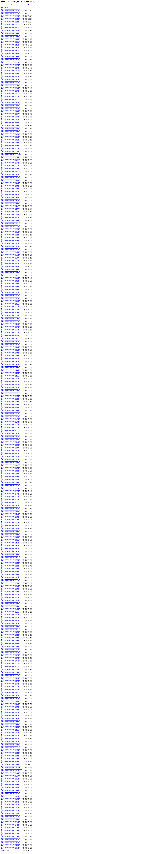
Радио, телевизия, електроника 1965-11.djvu (11, 223)
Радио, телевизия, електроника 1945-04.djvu (11, 13)
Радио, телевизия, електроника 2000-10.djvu (11, 821)
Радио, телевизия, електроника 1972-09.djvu (11, 335)
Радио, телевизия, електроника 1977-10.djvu (11, 428)
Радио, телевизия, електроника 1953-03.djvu (11, 28)
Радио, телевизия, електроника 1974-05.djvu (11, 366)
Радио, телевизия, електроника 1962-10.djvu (11, 169)
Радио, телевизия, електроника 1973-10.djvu (11, 355)
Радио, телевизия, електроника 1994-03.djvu (11, 717)
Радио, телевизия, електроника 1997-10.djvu (11, 775)
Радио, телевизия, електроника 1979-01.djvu (11, 450)
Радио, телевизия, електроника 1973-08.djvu (11, 352)
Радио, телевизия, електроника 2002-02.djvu (11, 839)
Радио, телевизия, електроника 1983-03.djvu (11, 526)
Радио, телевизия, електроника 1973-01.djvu (11, 341)
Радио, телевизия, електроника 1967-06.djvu (11, 252)
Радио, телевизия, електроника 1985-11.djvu (11, 576)
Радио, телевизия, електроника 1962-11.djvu (11, 171)
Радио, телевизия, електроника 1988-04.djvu (11, 618)
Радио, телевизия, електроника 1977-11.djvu (11, 430)
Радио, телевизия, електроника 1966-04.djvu (11, 231)
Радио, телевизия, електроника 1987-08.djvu (11, 606)
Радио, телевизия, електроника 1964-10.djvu (11, 205)
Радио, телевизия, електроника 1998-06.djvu (11, 784)
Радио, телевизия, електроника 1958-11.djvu (11, 114)
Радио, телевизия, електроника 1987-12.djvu (11, 612)
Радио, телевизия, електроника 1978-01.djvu (11, 433)
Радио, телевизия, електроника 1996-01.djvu (11, 750)
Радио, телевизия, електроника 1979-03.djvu (11, 453)
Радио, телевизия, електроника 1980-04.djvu (11, 473)
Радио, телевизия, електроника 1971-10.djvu (11, 318)
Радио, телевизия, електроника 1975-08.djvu (11, 389)
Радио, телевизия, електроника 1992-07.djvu (11, 686)
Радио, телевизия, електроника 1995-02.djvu (11, 733)
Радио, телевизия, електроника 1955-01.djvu (11, 61)
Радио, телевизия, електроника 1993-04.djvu (11, 700)
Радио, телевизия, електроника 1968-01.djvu (11, 261)
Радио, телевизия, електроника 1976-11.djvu (11, 412)
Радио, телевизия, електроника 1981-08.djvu (11, 497)
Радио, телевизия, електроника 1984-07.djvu (11, 551)
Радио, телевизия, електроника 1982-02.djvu (11, 507)
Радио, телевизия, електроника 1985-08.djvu (11, 571)
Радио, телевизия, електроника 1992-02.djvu (11, 678)
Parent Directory (5, 7)
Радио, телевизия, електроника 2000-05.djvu (11, 813)
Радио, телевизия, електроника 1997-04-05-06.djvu (12, 769)
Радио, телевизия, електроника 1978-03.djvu (11, 436)
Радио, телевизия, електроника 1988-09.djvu (11, 626)
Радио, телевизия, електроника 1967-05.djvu (11, 251)
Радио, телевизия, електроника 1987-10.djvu (11, 609)
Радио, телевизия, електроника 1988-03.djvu (11, 617)
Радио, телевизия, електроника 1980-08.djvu (11, 479)
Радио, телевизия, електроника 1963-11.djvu (11, 189)
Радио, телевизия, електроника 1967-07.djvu (11, 254)
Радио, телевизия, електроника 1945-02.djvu (11, 10)
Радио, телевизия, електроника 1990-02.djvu (11, 652)
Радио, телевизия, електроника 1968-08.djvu (11, 271)
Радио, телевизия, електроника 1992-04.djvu (11, 681)
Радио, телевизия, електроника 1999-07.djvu (11, 801)
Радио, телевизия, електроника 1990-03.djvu (11, 654)
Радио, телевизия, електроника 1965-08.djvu (11, 218)
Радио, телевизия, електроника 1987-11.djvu (11, 611)
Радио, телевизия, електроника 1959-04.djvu (11, 122)
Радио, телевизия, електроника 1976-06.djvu (11, 404)
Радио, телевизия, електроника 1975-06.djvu (11, 386)
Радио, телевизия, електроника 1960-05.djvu (11, 140)
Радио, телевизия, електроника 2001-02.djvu (11, 824)
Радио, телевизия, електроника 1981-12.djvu (11, 504)
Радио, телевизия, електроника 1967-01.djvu (11, 245)
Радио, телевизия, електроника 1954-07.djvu (11, 51)
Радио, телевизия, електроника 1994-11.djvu (11, 729)
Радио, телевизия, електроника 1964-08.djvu (11, 202)
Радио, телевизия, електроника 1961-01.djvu (11, 146)
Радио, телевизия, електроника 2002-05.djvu (11, 844)
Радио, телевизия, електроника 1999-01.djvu (11, 792)
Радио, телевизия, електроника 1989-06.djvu (11, 640)
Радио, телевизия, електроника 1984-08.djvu (11, 553)
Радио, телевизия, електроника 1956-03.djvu (11, 81)
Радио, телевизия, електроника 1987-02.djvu (11, 597)
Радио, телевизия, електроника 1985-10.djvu (11, 574)
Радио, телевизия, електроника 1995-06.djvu (11, 739)
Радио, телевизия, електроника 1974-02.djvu (11, 361)
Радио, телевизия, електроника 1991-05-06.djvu (11, 666)
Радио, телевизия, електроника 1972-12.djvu (11, 340)
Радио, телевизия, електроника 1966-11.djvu (11, 241)
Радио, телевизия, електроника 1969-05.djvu (11, 281)
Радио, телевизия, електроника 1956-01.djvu (11, 78)
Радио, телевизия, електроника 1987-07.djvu (11, 605)
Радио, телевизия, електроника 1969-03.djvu (11, 280)
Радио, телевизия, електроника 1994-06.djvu (11, 721)
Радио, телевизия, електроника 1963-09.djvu (11, 186)
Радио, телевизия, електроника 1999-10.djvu (11, 805)
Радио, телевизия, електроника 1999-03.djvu (11, 795)
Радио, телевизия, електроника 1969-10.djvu (11, 289)
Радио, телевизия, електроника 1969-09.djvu (11, 287)
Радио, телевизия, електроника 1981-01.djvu (11, 487)
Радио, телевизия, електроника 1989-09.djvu (11, 644)
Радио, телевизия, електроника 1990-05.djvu (11, 657)
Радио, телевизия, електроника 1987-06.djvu (11, 603)
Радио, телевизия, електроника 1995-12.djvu (11, 749)
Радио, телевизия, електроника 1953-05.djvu (11, 32)
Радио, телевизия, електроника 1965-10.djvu (11, 222)
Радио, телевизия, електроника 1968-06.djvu (11, 269)
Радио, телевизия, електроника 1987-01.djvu (11, 595)
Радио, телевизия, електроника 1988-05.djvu (11, 620)
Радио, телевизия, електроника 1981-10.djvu (11, 500)
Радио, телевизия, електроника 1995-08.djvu (11, 743)
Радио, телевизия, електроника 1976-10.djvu (11, 410)
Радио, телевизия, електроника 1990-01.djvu (11, 651)
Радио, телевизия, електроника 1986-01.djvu (11, 579)
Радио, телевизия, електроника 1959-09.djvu (11, 130)
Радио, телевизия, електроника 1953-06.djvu (11, 33)
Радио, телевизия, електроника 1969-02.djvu (11, 278)
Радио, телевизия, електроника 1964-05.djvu (11, 197)
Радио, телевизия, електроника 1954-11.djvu (11, 58)
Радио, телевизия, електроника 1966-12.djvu (11, 243)
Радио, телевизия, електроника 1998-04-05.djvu (11, 782)
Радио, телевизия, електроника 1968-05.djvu (11, 268)
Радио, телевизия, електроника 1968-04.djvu (11, 266)
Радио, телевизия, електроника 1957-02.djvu (11, 96)
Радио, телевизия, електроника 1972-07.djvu (11, 332)
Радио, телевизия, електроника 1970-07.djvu (11, 298)
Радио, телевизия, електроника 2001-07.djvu (11, 831)
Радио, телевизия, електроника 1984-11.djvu (11, 557)
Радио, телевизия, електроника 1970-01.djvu (11, 292)
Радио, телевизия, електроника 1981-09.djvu (11, 499)
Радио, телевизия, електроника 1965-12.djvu (11, 225)
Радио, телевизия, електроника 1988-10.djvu (11, 628)
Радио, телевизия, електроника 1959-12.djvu (11, 134)
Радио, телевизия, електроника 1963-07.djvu (11, 183)
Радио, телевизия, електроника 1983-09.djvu (11, 536)
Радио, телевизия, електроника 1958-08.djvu (11, 110)
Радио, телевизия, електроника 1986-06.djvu (11, 585)
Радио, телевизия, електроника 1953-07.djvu (11, 35)
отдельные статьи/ (5, 850)
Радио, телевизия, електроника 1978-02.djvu (11, 435)
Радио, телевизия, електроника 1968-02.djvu (11, 263)
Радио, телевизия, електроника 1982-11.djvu (11, 520)
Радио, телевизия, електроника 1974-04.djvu (11, 364)
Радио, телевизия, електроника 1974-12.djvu (11, 376)
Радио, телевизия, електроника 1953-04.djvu (11, 30)
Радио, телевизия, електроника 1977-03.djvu (11, 418)
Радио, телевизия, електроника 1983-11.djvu (11, 539)
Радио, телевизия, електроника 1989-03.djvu (11, 635)
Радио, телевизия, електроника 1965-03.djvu (11, 212)
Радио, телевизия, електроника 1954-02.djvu (11, 45)
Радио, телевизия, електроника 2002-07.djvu (11, 847)
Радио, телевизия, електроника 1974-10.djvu (11, 373)
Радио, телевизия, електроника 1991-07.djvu (11, 667)
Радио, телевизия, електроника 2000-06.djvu (11, 815)
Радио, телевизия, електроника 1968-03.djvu (11, 264)
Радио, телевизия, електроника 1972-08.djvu (11, 333)
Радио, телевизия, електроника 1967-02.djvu (11, 246)
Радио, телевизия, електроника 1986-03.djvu (11, 582)
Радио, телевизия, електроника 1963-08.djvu (11, 185)
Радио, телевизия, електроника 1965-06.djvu (11, 215)
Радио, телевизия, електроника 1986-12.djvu (11, 594)
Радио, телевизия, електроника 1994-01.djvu (11, 713)
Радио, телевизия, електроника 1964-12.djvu (11, 208)
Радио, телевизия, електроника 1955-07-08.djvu (11, 70)
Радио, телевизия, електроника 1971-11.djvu (11, 320)
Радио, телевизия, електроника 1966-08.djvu (11, 237)
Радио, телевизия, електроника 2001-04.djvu (11, 827)
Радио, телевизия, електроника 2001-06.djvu (11, 830)
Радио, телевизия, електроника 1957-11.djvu (11, 99)
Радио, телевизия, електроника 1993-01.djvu (11, 695)
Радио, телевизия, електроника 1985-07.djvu (11, 569)
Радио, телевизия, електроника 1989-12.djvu (11, 649)
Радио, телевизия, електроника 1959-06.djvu (11, 125)
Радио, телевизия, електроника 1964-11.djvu (11, 206)
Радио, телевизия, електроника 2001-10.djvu (11, 836)
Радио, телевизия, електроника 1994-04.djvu (11, 718)
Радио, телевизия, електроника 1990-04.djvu (11, 655)
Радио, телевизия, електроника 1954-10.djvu (11, 56)
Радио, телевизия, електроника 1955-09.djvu (11, 71)
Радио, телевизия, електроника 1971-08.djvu (11, 315)
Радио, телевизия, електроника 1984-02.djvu (11, 543)
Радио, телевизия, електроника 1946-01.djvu (11, 16)
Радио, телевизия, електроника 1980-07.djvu (11, 477)
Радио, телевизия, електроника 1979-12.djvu (11, 467)
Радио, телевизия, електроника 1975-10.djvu (11, 392)
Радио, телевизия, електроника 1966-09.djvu (11, 238)
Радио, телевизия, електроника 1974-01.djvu (11, 359)
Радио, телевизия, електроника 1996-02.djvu (11, 752)
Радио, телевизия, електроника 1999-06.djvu (11, 799)
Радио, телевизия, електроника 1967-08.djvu (11, 255)
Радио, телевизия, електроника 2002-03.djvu (11, 841)
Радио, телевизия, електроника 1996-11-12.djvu (11, 766)
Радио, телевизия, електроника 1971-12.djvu (11, 321)
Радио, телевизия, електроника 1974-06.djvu (11, 367)
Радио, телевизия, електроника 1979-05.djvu (11, 456)
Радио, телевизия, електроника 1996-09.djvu (11, 762)
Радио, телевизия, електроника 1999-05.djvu (11, 798)
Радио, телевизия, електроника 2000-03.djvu (11, 810)
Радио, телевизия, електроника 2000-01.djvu (11, 807)
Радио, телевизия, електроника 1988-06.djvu (11, 621)
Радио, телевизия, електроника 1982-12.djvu (11, 522)
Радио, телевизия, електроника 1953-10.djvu (11, 39)
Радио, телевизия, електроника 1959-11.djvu (11, 133)
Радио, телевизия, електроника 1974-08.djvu (11, 370)
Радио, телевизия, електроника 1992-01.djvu (11, 677)
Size (30, 4)
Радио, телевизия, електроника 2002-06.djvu (11, 845)
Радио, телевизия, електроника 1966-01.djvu (11, 226)
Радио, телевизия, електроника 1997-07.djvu (11, 770)
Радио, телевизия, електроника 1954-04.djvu (11, 48)
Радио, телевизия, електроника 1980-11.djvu (11, 484)
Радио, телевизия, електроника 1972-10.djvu (11, 336)
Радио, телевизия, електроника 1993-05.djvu (11, 701)
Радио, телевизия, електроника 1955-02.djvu (11, 62)
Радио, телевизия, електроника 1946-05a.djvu (11, 24)
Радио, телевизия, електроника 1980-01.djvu (11, 468)
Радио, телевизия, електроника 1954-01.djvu (11, 44)
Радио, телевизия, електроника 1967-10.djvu (11, 257)
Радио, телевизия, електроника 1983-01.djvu (11, 523)
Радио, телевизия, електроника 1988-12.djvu (11, 631)
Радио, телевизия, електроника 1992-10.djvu (11, 690)
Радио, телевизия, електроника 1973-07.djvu (11, 350)
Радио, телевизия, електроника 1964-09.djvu (11, 203)
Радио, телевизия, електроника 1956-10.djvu (11, 91)
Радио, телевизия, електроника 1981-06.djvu (11, 494)
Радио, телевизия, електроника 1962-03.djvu (11, 162)
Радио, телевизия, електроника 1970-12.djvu (11, 304)
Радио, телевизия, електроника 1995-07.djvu (11, 741)
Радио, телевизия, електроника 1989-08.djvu (11, 643)
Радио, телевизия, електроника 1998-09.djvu (11, 789)
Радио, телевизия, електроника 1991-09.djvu (11, 671)
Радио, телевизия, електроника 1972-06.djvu (11, 330)
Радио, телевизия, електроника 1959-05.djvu (11, 123)
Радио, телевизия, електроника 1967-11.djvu (11, 258)
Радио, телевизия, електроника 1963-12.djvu (11, 191)
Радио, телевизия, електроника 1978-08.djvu (11, 444)
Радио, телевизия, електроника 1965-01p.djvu (11, 209)
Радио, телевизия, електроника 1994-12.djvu (11, 730)
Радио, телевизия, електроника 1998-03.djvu (11, 781)
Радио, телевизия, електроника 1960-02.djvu (11, 137)
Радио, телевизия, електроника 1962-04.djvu (11, 163)
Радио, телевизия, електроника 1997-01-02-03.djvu (12, 767)
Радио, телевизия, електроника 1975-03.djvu (11, 381)
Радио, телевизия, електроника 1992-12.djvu (11, 694)
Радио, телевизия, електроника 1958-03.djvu (11, 102)
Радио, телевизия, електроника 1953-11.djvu (11, 41)
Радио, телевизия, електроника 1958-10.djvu (11, 113)
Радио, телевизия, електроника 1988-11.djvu (11, 629)
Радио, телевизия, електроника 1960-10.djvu (11, 145)
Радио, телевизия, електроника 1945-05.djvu (11, 15)
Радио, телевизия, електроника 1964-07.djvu (11, 200)
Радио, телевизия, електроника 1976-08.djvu (11, 407)
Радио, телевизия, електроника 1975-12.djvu (11, 395)
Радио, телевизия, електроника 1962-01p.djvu (11, 160)
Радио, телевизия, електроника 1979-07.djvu (11, 459)
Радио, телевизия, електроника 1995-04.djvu (11, 736)
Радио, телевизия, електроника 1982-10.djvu (11, 519)
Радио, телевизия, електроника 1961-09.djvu (11, 156)
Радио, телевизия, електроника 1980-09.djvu (11, 481)
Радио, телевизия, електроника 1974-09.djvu (11, 372)
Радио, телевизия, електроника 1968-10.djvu (11, 274)
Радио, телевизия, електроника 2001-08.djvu (11, 833)
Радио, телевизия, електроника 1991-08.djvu (11, 669)
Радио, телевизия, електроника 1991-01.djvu (11, 661)
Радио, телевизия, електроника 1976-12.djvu (11, 413)
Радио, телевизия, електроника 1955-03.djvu (11, 64)
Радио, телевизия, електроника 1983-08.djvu (11, 534)
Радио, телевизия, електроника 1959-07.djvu (11, 127)
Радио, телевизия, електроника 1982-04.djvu (11, 510)
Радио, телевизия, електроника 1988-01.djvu (11, 614)
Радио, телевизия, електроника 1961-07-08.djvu (11, 154)
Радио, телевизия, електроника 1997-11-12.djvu (11, 776)
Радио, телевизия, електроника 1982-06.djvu (11, 513)
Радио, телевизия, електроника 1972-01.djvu (11, 323)
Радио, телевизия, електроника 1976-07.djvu (11, 405)
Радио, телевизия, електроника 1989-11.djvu (11, 648)
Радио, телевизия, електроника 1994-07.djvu (11, 723)
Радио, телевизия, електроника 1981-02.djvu (11, 488)
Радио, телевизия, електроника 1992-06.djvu (11, 684)
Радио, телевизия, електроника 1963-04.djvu (11, 179)
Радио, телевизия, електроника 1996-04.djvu (11, 755)
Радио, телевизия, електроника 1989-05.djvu (11, 638)
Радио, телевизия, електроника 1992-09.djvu (11, 689)
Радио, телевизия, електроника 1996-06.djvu (11, 758)
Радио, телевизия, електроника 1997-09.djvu (11, 773)
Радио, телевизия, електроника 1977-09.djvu (11, 427)
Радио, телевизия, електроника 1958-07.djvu (11, 108)
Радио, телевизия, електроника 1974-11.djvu (11, 375)
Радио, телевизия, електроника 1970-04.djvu (11, 297)
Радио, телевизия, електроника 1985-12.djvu (11, 577)
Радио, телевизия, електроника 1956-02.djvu (11, 79)
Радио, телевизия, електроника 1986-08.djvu (11, 588)
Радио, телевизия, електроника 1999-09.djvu (11, 804)
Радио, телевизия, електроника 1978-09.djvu (11, 445)
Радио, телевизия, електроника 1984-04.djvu (11, 546)
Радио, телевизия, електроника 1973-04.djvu (11, 346)
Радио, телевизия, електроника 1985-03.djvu (11, 563)
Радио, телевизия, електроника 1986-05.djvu (11, 583)
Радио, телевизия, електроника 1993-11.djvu (11, 710)
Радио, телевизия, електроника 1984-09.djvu (11, 554)
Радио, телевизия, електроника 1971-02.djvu (11, 307)
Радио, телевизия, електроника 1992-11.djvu (11, 692)
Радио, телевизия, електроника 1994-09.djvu (11, 726)
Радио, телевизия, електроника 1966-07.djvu (11, 235)
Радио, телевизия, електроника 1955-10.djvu (11, 73)
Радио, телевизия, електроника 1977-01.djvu (11, 415)
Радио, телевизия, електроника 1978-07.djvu (11, 442)
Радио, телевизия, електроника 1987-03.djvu (11, 599)
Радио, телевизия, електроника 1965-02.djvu (11, 211)
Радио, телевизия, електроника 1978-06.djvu (11, 441)
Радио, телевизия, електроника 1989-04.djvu (11, 637)
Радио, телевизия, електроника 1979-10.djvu (11, 464)
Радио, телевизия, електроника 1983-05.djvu (11, 530)
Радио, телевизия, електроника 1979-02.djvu (11, 451)
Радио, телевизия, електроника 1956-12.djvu (11, 94)
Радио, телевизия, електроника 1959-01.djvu (11, 117)
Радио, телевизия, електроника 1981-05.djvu (11, 493)
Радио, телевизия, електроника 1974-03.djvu (11, 363)
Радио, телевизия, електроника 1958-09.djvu (11, 111)
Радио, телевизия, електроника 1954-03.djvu (11, 47)
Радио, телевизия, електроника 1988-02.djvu (11, 615)
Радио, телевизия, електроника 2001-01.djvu (11, 822)
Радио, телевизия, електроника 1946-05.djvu (11, 22)
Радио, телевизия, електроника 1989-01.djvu (11, 632)
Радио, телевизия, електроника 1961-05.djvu (11, 151)
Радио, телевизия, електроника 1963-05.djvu (11, 180)
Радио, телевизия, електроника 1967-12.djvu (11, 260)
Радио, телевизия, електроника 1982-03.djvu (11, 508)
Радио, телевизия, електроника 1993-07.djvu (11, 704)
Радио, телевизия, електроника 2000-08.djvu (11, 818)
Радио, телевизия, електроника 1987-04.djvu (11, 600)
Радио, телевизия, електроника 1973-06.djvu (11, 349)
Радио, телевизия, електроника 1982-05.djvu (11, 511)
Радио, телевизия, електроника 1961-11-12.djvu (11, 159)
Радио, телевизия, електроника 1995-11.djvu (11, 747)
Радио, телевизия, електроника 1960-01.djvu (11, 136)
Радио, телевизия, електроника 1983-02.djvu (11, 525)
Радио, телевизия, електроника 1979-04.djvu (11, 454)
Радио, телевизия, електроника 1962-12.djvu (11, 173)
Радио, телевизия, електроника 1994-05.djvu (11, 720)
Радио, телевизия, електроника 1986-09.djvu (11, 589)
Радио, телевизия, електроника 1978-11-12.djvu (11, 448)
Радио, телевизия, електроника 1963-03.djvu (11, 177)
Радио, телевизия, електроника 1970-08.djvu (11, 300)
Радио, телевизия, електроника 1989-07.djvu (11, 641)
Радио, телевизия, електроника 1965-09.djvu (11, 220)
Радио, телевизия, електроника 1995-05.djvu (11, 738)
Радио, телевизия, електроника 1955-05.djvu (11, 67)
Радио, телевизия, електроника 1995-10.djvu (11, 746)
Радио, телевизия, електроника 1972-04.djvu (11, 327)
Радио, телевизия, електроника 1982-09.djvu (11, 517)
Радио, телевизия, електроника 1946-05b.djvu (11, 25)
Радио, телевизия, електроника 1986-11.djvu (11, 592)
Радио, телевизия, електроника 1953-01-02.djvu (11, 27)
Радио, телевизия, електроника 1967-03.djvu (11, 248)
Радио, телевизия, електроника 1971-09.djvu (11, 317)
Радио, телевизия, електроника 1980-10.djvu (11, 482)
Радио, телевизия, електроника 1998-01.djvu (11, 778)
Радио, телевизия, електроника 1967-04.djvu (11, 249)
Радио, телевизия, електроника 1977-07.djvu (11, 424)
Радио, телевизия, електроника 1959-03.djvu (11, 120)
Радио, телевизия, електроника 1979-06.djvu (11, 458)
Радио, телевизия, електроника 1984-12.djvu (11, 559)
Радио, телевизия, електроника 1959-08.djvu (11, 128)
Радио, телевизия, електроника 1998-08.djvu (11, 787)
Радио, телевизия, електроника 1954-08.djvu (11, 53)
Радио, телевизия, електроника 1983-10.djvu (11, 537)
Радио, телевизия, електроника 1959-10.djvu (11, 131)
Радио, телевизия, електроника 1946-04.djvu (11, 21)
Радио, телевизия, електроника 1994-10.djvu (11, 727)
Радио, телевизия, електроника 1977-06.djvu (11, 422)
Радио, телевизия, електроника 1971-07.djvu (11, 313)
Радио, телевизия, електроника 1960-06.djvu (11, 142)
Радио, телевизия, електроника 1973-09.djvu (11, 353)
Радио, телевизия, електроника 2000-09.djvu (11, 819)
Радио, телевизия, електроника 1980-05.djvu (11, 474)
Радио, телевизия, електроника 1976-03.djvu (11, 399)
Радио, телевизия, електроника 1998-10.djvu (11, 790)
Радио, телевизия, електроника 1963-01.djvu (11, 174)
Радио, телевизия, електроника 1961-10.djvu (11, 157)
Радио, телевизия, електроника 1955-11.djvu (11, 74)
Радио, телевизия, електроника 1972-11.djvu (11, 338)
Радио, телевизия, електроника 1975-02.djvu (11, 379)
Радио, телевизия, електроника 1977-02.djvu (11, 416)
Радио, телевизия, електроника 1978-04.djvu (11, 438)
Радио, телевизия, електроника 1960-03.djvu (11, 139)
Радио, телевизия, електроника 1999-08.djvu (11, 802)
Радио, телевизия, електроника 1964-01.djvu (11, 192)
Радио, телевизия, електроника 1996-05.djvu (11, 756)
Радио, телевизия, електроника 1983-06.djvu (11, 531)
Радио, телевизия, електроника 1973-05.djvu (11, 347)
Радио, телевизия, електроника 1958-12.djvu (11, 116)
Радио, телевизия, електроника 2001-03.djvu (11, 825)
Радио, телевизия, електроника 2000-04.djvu (11, 812)
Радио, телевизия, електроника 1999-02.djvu (11, 793)
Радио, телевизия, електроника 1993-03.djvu (11, 698)
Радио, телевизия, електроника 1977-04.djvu (11, 419)
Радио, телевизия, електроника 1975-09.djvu (11, 390)
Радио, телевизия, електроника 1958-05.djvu (11, 105)
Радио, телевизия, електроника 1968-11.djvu (11, 275)
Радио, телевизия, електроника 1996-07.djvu (11, 759)
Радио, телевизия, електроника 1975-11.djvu (11, 393)
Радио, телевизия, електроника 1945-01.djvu (11, 9)
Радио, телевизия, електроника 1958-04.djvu (11, 104)
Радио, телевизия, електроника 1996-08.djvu (11, 761)
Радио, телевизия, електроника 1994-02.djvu (11, 715)
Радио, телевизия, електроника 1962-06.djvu (11, 166)
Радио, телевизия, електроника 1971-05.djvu (11, 310)
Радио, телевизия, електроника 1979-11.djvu (11, 465)
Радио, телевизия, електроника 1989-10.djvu (11, 646)
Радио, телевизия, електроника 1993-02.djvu (11, 697)
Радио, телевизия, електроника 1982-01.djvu (11, 505)
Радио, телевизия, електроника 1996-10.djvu (11, 764)
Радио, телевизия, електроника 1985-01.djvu (11, 560)
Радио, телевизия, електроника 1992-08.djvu (11, 687)
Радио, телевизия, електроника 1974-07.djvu (11, 369)
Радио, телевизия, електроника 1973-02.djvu (11, 343)
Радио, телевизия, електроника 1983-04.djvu (11, 528)
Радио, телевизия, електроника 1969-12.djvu (11, 291)
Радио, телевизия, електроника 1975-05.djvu (11, 384)
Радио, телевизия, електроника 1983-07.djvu (11, 533)
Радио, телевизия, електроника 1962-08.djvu (11, 168)
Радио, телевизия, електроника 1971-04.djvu (11, 309)
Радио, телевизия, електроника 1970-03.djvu (11, 295)
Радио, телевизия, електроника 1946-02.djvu (11, 18)
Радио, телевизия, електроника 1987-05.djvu (11, 602)
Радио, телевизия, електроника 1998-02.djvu (11, 779)
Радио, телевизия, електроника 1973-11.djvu (11, 356)
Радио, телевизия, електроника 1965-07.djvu (11, 217)
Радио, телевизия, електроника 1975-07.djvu (11, 387)
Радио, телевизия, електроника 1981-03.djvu (11, 490)
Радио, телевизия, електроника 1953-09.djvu (11, 38)
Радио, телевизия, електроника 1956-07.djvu (11, 87)
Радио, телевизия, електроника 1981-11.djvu (11, 502)
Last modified (26, 4)
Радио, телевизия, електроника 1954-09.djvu (11, 55)
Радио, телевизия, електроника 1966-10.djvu (11, 240)
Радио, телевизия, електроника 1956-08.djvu (11, 88)
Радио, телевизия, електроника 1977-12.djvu (11, 431)
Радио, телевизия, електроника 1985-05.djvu (11, 566)
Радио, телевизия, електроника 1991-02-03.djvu (11, 663)
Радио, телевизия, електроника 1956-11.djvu (11, 93)
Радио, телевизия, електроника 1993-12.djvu (11, 712)
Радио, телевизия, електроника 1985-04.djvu (11, 565)
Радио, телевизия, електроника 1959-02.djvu (11, 119)
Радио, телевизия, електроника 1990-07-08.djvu (11, 660)
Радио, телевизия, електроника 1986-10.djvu (11, 591)
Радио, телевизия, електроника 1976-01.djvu (11, 396)
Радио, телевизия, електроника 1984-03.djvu (11, 545)
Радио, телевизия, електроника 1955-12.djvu (11, 76)
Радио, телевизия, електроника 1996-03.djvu (11, 753)
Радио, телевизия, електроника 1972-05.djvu (11, 329)
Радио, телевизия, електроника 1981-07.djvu (11, 496)
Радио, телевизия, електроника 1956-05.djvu (11, 84)
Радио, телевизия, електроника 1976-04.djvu (11, 401)
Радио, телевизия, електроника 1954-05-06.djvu (11, 50)
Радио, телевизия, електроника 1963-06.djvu (11, 182)
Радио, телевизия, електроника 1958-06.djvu (11, 107)
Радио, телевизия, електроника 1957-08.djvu (11, 97)
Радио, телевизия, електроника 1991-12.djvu (11, 675)
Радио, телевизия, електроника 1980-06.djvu (11, 476)
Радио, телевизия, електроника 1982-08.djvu (11, 516)
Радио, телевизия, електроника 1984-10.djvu (11, 556)
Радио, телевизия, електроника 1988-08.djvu (11, 625)
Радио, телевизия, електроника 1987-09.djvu (11, 608)
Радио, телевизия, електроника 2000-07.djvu (11, 816)
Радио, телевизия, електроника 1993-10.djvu (11, 709)
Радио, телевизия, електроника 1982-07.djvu (11, 514)
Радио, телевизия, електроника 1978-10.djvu (11, 447)
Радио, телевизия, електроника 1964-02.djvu (11, 194)
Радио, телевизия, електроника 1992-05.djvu (11, 683)
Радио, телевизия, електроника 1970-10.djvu (11, 301)
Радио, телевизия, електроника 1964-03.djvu (11, 195)
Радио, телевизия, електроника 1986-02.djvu (11, 580)
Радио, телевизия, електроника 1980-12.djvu (11, 485)
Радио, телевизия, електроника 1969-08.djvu (11, 286)
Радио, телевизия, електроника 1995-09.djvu (11, 744)
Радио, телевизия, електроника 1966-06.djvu (11, 234)
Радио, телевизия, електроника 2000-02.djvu (11, 808)
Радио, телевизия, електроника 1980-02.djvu (11, 470)
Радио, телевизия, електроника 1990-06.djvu (11, 658)
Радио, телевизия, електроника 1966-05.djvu (11, 232)
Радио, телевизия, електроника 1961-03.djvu (11, 148)
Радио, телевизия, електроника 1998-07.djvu (11, 785)
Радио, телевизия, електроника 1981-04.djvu (11, 491)
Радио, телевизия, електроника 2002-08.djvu (11, 848)
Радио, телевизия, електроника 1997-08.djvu (11, 772)
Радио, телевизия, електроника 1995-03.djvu (11, 735)
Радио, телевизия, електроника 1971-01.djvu (11, 306)
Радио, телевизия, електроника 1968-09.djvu (11, 272)
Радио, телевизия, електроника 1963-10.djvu (11, 188)
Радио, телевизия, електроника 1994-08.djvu (11, 724)
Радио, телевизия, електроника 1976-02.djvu (11, 398)
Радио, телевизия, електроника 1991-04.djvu (11, 664)
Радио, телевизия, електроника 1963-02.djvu (11, 176)
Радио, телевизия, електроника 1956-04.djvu (11, 82)
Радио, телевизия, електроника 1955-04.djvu (11, 65)
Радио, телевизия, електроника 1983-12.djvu (11, 540)
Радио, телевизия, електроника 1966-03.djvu (11, 229)
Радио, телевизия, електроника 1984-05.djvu (11, 548)
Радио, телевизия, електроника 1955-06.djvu (11, 68)
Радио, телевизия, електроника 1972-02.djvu (11, 324)
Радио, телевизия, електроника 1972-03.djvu (11, 326)
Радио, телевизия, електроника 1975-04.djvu (11, 382)
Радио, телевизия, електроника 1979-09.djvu (11, 462)
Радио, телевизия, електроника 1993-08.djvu (11, 706)
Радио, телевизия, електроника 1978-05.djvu (11, 439)
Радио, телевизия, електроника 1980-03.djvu (11, 471)
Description (34, 4)
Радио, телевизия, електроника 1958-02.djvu (11, 100)
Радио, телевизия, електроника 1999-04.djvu (11, 796)
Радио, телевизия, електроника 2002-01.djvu (11, 838)
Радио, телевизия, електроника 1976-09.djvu (11, 408)
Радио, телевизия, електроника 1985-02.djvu (11, 562)
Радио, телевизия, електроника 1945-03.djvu (11, 12)
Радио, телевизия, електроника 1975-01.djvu (11, 378)
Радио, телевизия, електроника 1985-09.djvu (11, 572)
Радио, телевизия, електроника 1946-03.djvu (11, 19)
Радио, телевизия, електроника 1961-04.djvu (11, 150)
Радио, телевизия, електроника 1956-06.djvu (11, 85)
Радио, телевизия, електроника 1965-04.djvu (11, 214)
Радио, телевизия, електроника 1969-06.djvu (11, 283)
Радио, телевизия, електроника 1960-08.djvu (11, 143)
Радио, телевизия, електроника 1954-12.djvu (11, 59)
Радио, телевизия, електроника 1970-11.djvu (11, 303)
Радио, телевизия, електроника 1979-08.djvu (11, 461)
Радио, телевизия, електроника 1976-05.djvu (11, 402)
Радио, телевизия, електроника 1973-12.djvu (11, 358)
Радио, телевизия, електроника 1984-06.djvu (11, 549)
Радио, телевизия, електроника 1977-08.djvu (11, 425)
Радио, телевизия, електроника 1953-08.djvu (11, 36)
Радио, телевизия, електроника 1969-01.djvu (11, 277)
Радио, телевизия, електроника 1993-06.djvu (11, 703)
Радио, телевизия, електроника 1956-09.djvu (11, 90)
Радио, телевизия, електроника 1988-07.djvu (11, 623)
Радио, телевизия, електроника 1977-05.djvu (11, 421)
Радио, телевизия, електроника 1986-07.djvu (11, 586)
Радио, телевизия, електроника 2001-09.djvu (11, 834)
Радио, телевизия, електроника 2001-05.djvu (11, 828)
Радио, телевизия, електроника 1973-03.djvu (11, 344)
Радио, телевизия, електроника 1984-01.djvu (11, 542)
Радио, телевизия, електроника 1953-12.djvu (11, 42)
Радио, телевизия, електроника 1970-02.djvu (11, 294)
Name (12, 4)
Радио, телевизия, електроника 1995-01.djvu (11, 732)
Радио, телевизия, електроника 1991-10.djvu (11, 672)
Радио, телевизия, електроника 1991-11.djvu (11, 674)
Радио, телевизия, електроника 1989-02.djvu (11, 634)
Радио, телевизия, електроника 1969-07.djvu (11, 284)
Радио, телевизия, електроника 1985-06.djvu (11, 568)
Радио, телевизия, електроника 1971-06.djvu (11, 312)
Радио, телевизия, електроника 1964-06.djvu (11, 199)
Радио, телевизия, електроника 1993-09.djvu (11, 707)
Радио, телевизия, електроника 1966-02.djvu (11, 228)
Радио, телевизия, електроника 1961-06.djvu (11, 153)
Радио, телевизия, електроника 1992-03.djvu (11, 680)
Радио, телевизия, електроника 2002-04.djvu (11, 842)
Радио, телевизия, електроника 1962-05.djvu (11, 165)
